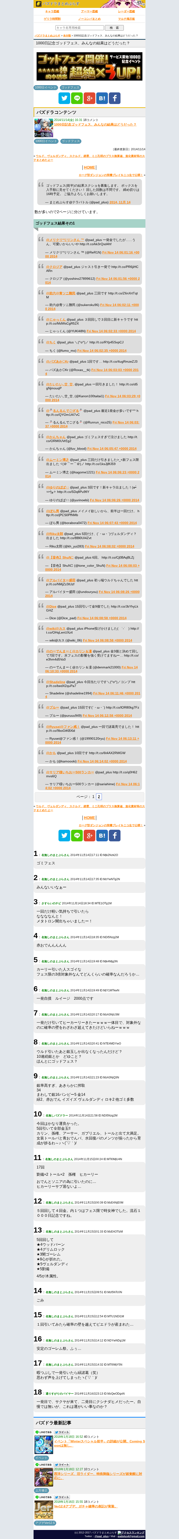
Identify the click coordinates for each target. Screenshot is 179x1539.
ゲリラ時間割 (52, 18)
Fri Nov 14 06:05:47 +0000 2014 (112, 448)
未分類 (67, 35)
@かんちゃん (56, 437)
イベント (41, 1458)
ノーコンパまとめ (89, 18)
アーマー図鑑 (89, 11)
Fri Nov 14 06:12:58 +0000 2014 (107, 715)
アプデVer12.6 (45, 1523)
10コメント (91, 1469)
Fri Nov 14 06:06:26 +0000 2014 (114, 500)
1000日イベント (46, 87)
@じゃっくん (56, 319)
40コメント (91, 1436)
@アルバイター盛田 (61, 580)
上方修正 (41, 1490)
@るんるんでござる (62, 411)
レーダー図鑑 (126, 11)
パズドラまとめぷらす (60, 4)
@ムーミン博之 (57, 460)
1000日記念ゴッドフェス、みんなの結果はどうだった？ (95, 124)
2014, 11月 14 (120, 202)
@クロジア (54, 267)
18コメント (91, 120)
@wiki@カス (55, 628)
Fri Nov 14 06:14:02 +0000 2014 (102, 761)
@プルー (52, 707)
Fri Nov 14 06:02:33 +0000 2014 (111, 331)
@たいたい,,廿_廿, (60, 384)
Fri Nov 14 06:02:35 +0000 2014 (102, 350)
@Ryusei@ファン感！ (63, 727)
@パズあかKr (57, 361)
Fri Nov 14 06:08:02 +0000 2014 (109, 546)
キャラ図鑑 (52, 11)
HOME (89, 167)
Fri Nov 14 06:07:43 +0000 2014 (112, 523)
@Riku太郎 (54, 534)
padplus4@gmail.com (131, 1536)
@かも (51, 753)
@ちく (51, 342)
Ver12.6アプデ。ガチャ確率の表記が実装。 (86, 1506)
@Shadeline (55, 682)
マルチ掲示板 (126, 18)
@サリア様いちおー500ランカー (70, 772)
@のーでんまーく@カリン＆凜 (69, 651)
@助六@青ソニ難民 (61, 293)
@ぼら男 (52, 511)
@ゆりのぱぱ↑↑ (57, 487)
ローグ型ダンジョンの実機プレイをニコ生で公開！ (111, 175)
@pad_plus (102, 1536)
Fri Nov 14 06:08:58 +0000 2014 (102, 618)
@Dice (51, 606)
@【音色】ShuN (60, 557)
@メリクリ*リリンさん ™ (65, 240)
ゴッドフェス (70, 87)
